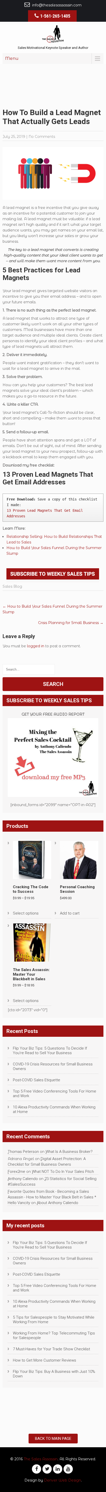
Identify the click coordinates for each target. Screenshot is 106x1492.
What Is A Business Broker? (69, 1151)
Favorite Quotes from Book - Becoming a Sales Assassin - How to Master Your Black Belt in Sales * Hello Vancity (52, 1197)
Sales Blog (12, 586)
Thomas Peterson (23, 1151)
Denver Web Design (62, 1480)
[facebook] (36, 1469)
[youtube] (68, 1469)
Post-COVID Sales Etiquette (36, 1080)
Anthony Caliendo (23, 1178)
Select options (26, 913)
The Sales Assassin (41, 1459)
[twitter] (47, 1469)
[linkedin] (57, 1469)
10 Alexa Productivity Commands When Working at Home (54, 1109)
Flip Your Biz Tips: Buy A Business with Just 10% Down (54, 1373)
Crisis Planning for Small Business (70, 622)
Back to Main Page (53, 1438)
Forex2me (16, 1171)
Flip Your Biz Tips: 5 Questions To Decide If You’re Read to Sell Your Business (50, 1050)
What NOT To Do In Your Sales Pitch (63, 1171)
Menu (12, 58)
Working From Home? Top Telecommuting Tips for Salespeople (54, 1335)
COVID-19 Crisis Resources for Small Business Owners (53, 1066)
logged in (35, 646)
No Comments (42, 136)
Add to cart (70, 913)
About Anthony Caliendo (57, 1202)
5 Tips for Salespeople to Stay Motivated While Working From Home (53, 1319)
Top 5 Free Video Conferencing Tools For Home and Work (54, 1093)
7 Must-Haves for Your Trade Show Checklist (51, 1349)
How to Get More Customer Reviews (44, 1360)
